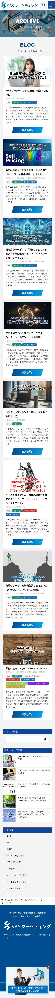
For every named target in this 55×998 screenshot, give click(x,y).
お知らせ (17, 102)
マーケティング (29, 102)
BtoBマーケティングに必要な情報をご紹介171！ (33, 757)
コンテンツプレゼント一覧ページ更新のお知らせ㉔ (34, 771)
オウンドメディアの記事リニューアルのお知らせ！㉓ (34, 785)
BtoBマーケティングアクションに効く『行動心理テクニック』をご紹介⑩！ (32, 799)
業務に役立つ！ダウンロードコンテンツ (26, 668)
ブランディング (29, 511)
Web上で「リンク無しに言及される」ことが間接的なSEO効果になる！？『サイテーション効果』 (34, 814)
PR (8, 842)
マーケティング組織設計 (16, 683)
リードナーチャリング (15, 687)
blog (8, 102)
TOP (20, 900)
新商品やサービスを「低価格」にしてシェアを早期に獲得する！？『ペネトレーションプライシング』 (26, 253)
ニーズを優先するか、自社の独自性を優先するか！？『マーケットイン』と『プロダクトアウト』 (26, 499)
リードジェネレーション (38, 683)
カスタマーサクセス (31, 676)
